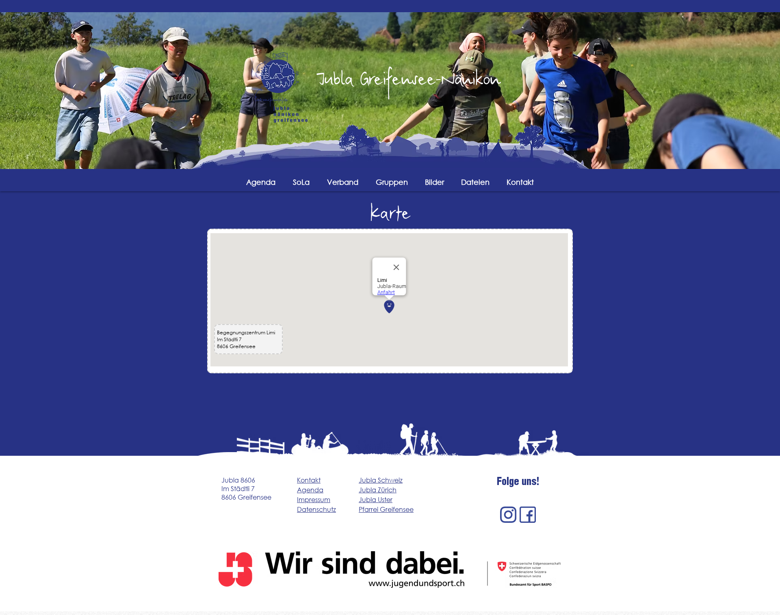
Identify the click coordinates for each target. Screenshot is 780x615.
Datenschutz (316, 509)
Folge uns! (518, 483)
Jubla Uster (375, 499)
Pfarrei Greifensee (386, 509)
